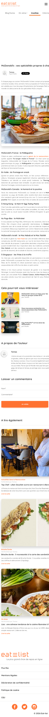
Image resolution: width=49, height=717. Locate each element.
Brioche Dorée (6, 549)
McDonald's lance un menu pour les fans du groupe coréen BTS (35, 294)
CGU (3, 697)
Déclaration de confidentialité (15, 682)
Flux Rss (5, 668)
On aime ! (23, 13)
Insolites (35, 13)
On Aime (4, 619)
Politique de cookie (10, 690)
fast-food (21, 239)
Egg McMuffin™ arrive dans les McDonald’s (33, 323)
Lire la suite (5, 494)
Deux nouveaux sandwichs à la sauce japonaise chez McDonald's (34, 309)
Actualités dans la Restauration (13, 480)
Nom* (3, 388)
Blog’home (10, 13)
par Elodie (25, 326)
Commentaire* (7, 394)
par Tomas (25, 297)
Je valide (24, 404)
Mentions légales (9, 675)
